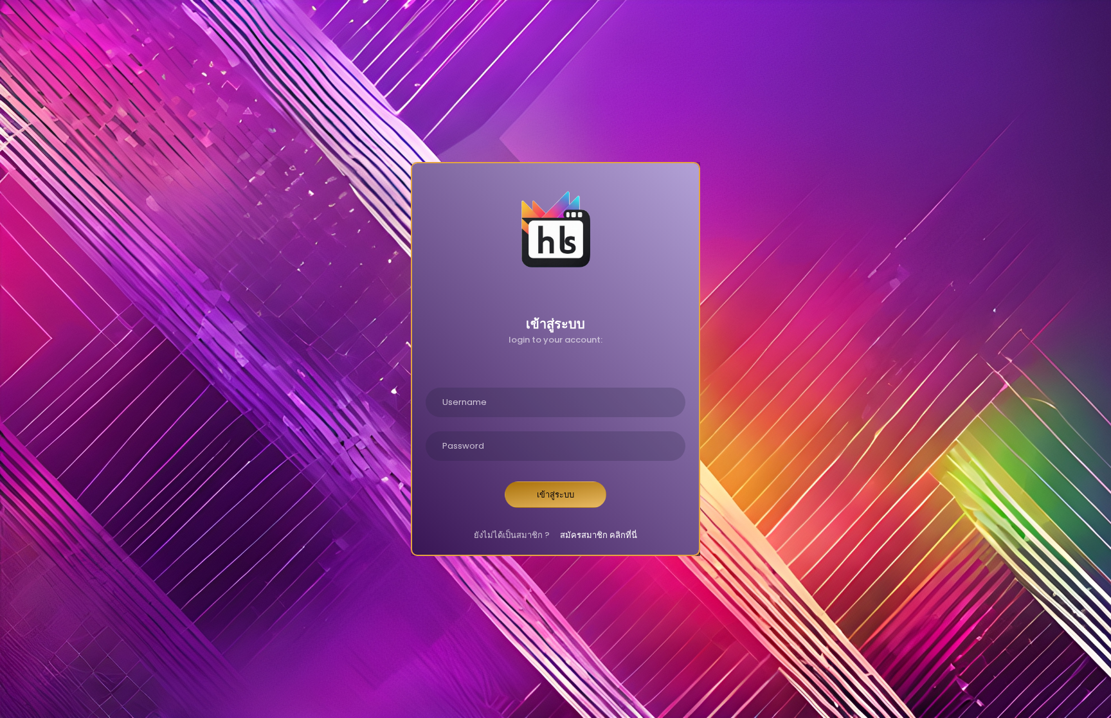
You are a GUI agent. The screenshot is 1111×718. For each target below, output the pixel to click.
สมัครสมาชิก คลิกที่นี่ (598, 535)
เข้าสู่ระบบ (555, 495)
